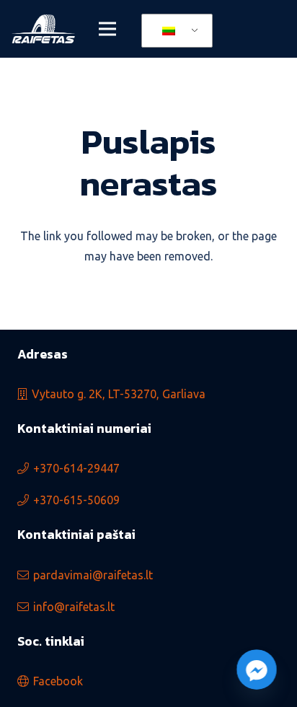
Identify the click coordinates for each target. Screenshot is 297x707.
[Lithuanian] (174, 31)
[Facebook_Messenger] (256, 669)
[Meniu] (107, 29)
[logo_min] (43, 28)
